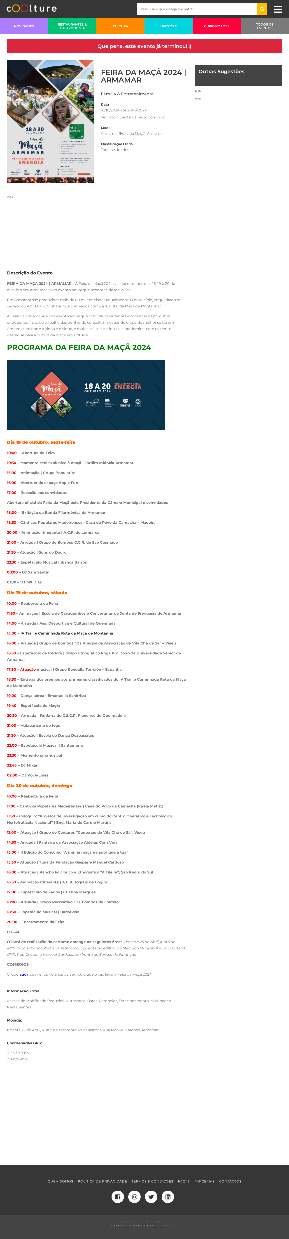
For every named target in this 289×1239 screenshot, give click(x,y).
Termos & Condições (152, 1181)
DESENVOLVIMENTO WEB (132, 1225)
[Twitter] (151, 1197)
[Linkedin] (168, 1197)
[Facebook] (118, 1197)
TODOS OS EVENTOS (265, 26)
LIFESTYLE (168, 26)
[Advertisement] (97, 230)
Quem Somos (60, 1181)
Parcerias (204, 1181)
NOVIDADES (24, 26)
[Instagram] (134, 1197)
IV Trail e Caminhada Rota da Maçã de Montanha (67, 633)
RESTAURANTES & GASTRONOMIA (72, 26)
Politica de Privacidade (102, 1181)
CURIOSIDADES (216, 26)
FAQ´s (184, 1181)
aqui (23, 974)
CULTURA (120, 26)
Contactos (230, 1181)
